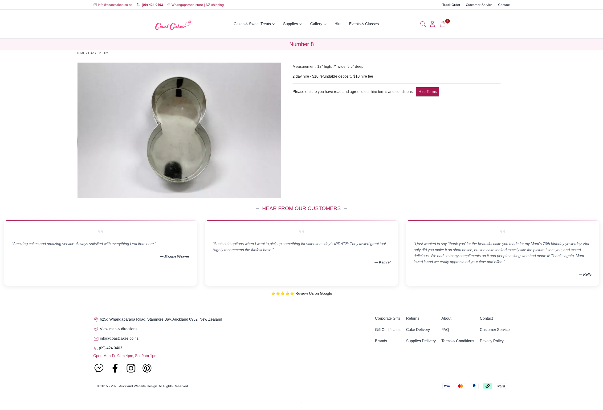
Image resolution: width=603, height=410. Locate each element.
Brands (381, 341)
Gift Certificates (387, 330)
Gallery (316, 24)
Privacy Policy (492, 341)
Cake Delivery (418, 330)
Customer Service (479, 5)
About (446, 318)
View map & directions (118, 329)
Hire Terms (428, 92)
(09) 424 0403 (152, 5)
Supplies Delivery (421, 341)
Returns (412, 318)
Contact (504, 5)
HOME (80, 53)
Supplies (290, 24)
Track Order (451, 5)
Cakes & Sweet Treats (252, 24)
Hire (338, 24)
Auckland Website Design (138, 386)
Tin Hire (103, 53)
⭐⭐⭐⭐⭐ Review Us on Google (301, 293)
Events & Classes (364, 24)
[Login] (432, 24)
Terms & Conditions (457, 341)
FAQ (445, 330)
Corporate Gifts (387, 318)
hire (91, 53)
